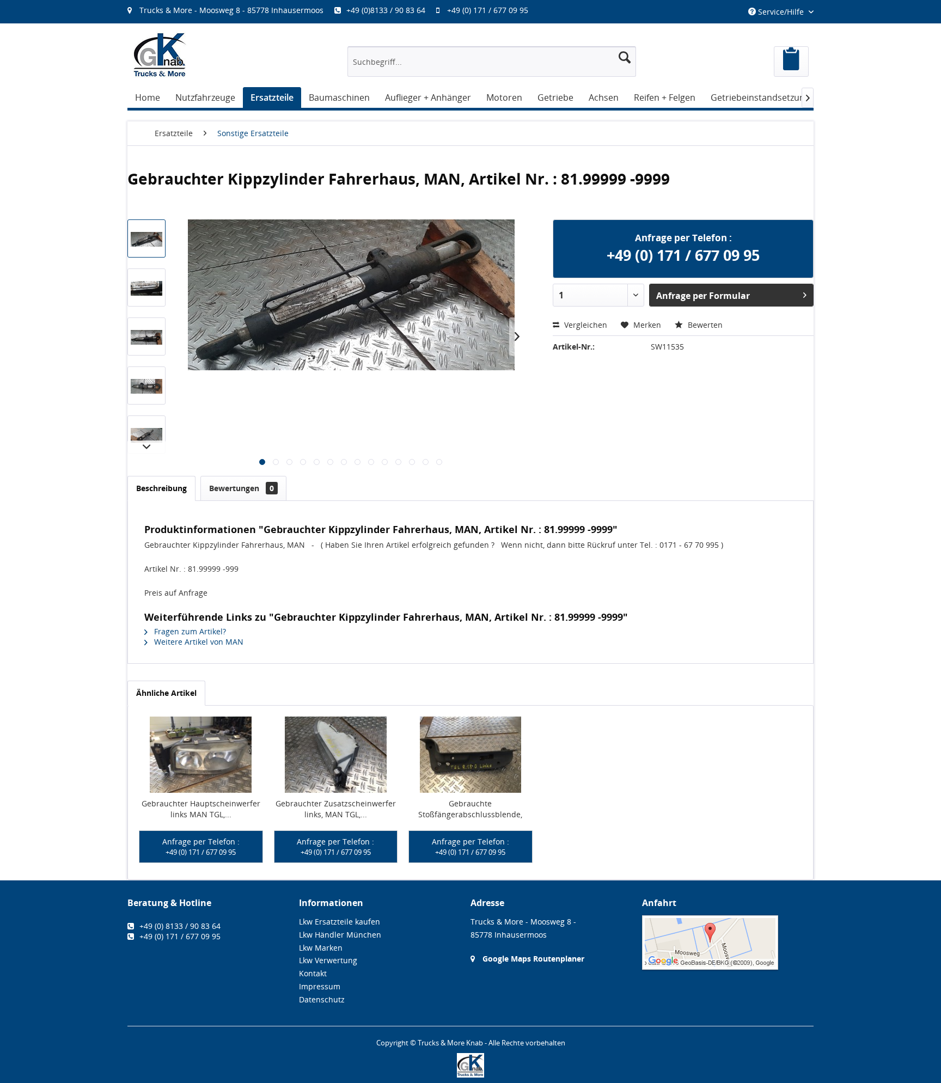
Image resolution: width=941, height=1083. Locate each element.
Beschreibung (161, 488)
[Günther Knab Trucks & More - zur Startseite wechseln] (160, 54)
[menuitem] (333, 10)
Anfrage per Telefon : (201, 846)
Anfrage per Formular (703, 296)
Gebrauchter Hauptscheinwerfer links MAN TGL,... (201, 808)
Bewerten (704, 325)
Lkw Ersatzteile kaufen (339, 921)
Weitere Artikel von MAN (197, 642)
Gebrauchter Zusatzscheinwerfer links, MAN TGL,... (336, 808)
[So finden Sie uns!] (728, 942)
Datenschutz (322, 999)
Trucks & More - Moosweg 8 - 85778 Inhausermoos (231, 10)
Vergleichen (584, 325)
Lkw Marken (321, 948)
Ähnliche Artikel (166, 693)
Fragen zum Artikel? (189, 631)
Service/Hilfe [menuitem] (781, 12)
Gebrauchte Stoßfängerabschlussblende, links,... (470, 809)
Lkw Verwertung (328, 960)
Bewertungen (241, 488)
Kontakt (313, 973)
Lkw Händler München (340, 934)
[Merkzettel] (791, 61)
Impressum (319, 986)
